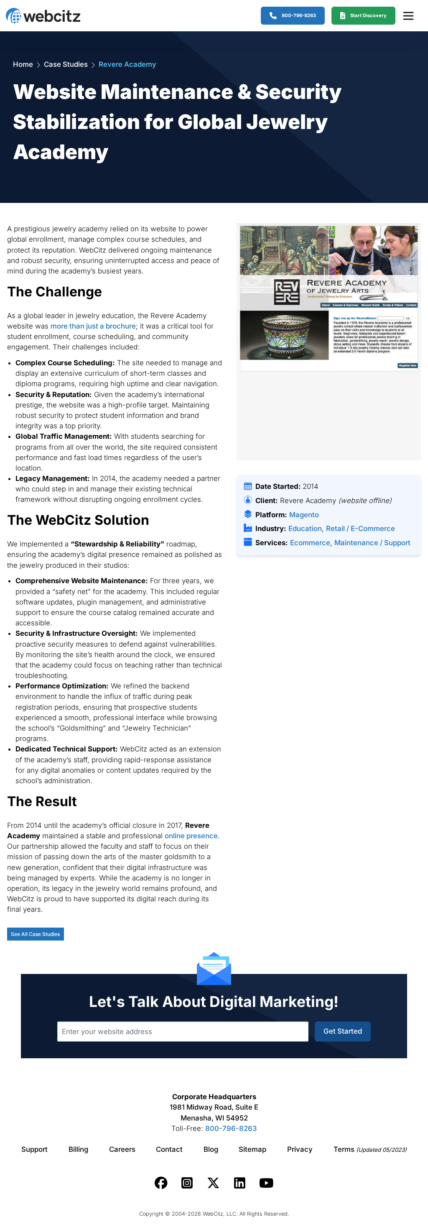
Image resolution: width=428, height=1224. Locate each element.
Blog (211, 1149)
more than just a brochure (93, 326)
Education (305, 528)
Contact (169, 1149)
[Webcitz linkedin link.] (239, 1183)
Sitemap (252, 1149)
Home (23, 64)
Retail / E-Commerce (360, 528)
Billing (78, 1149)
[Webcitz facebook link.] (161, 1183)
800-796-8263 (231, 1128)
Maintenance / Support (372, 543)
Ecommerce (310, 543)
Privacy (300, 1149)
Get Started (343, 1031)
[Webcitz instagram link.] (187, 1183)
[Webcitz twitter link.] (213, 1183)
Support (34, 1149)
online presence (191, 836)
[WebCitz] (43, 15)
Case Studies (66, 64)
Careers (122, 1149)
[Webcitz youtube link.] (266, 1183)
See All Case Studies (35, 934)
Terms (370, 1149)
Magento (304, 515)
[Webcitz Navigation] (408, 15)
